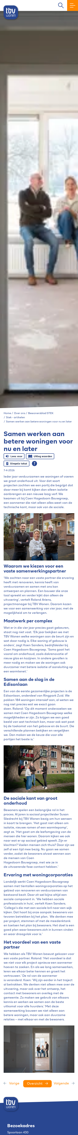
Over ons (19, 413)
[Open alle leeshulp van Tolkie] (34, 463)
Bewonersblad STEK (41, 413)
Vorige (14, 1083)
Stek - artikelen (15, 417)
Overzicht (34, 1084)
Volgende (61, 1083)
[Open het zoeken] (60, 5)
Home (7, 413)
